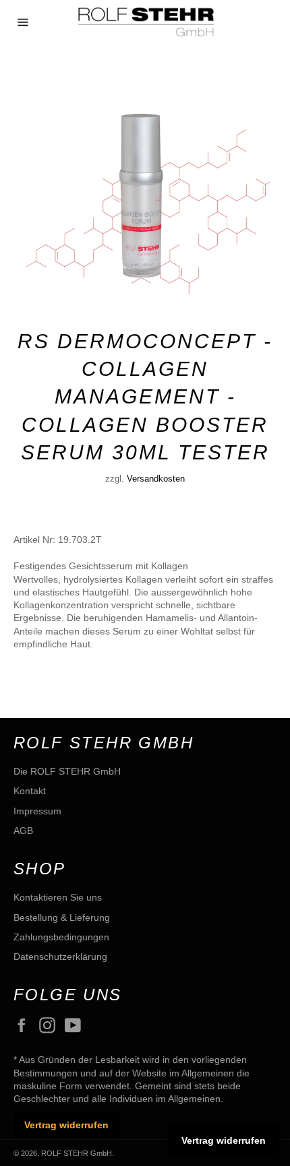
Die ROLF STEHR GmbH (67, 771)
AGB (23, 830)
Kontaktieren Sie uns (57, 897)
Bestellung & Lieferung (61, 917)
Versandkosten (156, 479)
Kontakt (29, 790)
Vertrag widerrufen (66, 1125)
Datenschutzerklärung (60, 956)
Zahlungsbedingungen (61, 937)
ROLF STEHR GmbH (76, 1153)
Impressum (37, 811)
